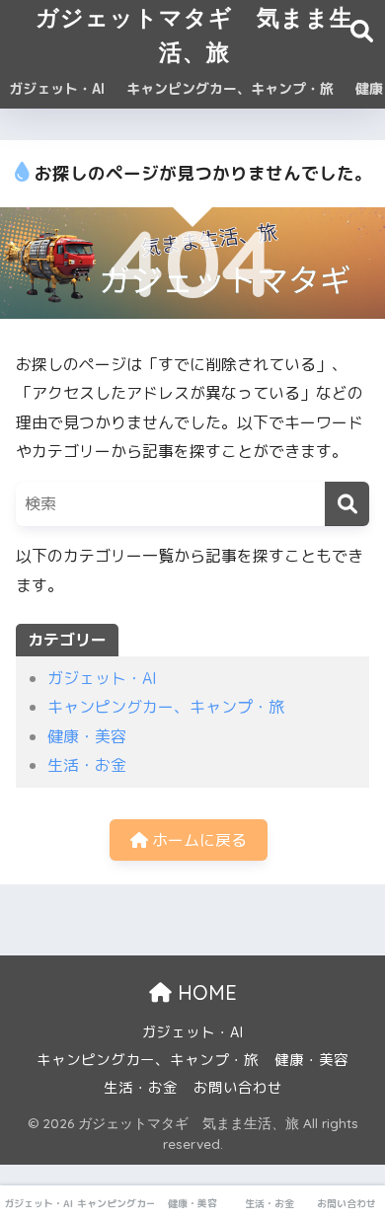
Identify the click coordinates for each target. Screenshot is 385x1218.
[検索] (347, 504)
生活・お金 (86, 765)
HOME (204, 992)
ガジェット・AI (57, 88)
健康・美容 (86, 736)
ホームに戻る (197, 840)
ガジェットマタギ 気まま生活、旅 (194, 34)
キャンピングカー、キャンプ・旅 (230, 88)
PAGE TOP (357, 1164)
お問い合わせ (237, 1087)
